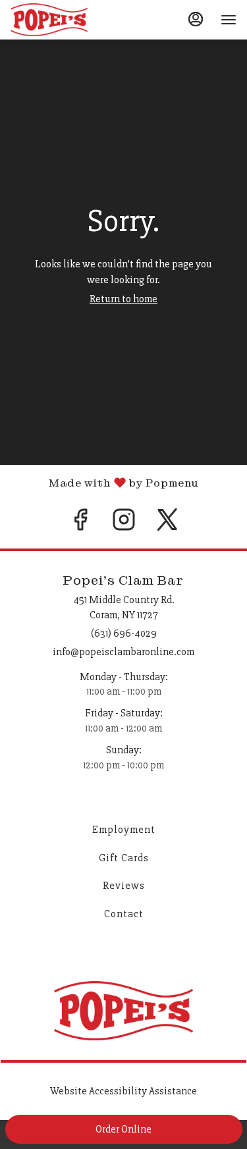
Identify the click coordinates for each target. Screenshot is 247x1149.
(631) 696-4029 (124, 633)
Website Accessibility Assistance (123, 1091)
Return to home (123, 299)
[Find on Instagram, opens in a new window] (124, 524)
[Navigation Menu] (228, 20)
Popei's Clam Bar (123, 1010)
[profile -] (196, 19)
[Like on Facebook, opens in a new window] (80, 524)
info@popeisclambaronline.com (123, 651)
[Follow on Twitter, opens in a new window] (167, 524)
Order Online (123, 1129)
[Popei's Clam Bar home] (70, 19)
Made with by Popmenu (99, 482)
